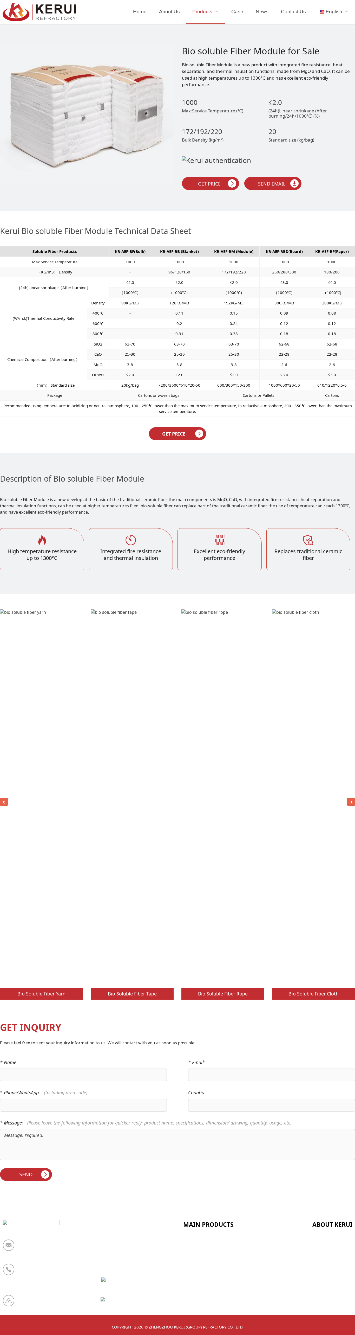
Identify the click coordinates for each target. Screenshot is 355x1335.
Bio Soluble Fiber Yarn (41, 994)
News (262, 11)
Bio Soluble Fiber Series (209, 1281)
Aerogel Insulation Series (211, 1306)
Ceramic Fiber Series (205, 1243)
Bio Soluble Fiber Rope (223, 994)
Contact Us (293, 11)
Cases (318, 1294)
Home (140, 11)
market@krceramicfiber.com (50, 1248)
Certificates (324, 1255)
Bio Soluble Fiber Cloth (313, 994)
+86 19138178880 (38, 1273)
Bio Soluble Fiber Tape (132, 994)
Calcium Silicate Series (208, 1255)
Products (202, 11)
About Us (169, 11)
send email (271, 184)
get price (209, 184)
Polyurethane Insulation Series (217, 1294)
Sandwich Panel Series (207, 1268)
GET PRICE (173, 434)
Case (237, 11)
